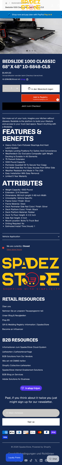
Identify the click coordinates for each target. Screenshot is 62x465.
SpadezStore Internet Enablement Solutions (22, 370)
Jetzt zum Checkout (31, 106)
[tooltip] (57, 99)
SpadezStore (25, 447)
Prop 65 (6, 320)
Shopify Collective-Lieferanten (16, 365)
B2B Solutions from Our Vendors (17, 356)
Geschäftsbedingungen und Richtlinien (31, 453)
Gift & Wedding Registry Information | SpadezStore (25, 324)
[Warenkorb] (58, 5)
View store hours (14, 249)
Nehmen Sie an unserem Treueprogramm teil (22, 311)
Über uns (6, 306)
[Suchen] (9, 5)
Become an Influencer (12, 329)
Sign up (31, 422)
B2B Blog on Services (12, 374)
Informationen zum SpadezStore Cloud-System (24, 347)
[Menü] (3, 5)
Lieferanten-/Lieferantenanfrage (17, 351)
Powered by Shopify (41, 447)
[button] (40, 98)
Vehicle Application (11, 236)
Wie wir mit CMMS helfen (14, 361)
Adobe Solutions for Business (16, 379)
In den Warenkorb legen (42, 89)
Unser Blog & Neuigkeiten (14, 315)
